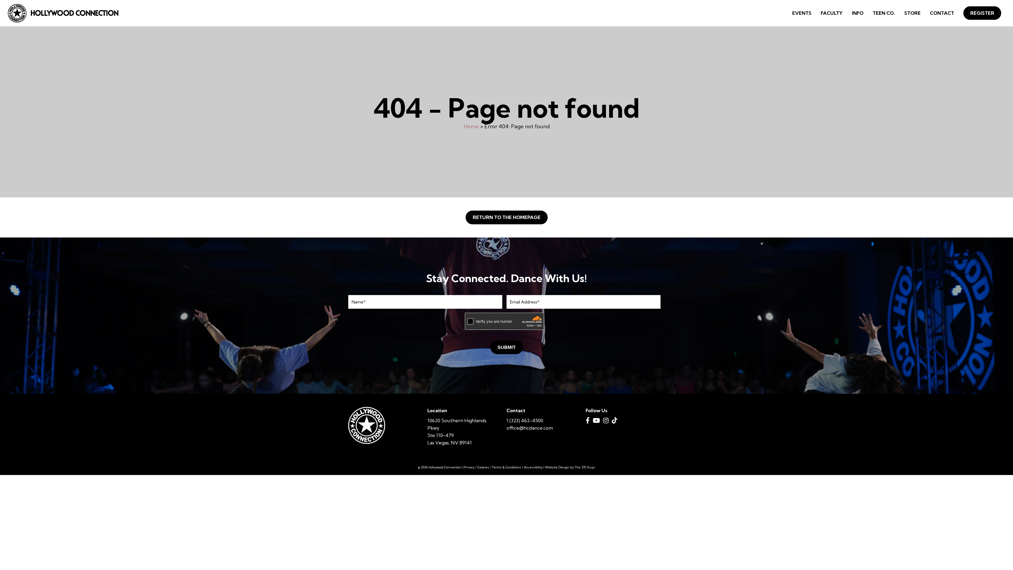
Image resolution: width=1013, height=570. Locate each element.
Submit (507, 347)
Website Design (557, 467)
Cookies (483, 467)
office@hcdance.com (529, 428)
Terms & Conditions (506, 467)
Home (471, 126)
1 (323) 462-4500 (524, 420)
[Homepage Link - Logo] (63, 13)
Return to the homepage (507, 217)
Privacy (469, 467)
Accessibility (533, 467)
